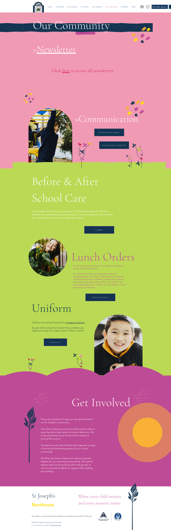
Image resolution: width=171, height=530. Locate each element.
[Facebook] (142, 7)
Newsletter (56, 49)
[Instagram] (147, 7)
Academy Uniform (75, 322)
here (66, 70)
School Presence (56, 525)
